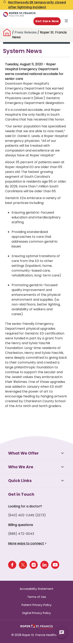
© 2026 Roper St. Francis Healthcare (36, 635)
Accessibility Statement (36, 589)
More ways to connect (26, 543)
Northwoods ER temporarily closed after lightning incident (37, 4)
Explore (67, 21)
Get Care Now (47, 21)
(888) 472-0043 (21, 533)
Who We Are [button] (20, 467)
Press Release (26, 32)
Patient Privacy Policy (36, 605)
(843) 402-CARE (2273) (27, 515)
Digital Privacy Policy (36, 613)
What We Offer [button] (23, 453)
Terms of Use (36, 597)
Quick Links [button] (20, 480)
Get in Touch (21, 494)
